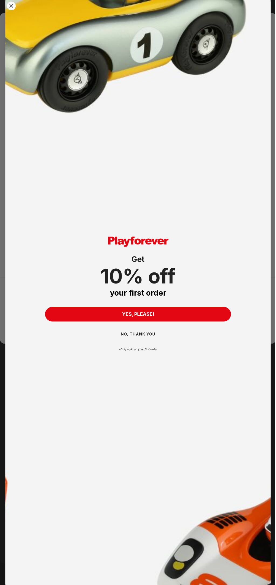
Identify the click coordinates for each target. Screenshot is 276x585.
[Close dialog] (11, 6)
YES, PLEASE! (136, 314)
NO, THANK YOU (136, 334)
